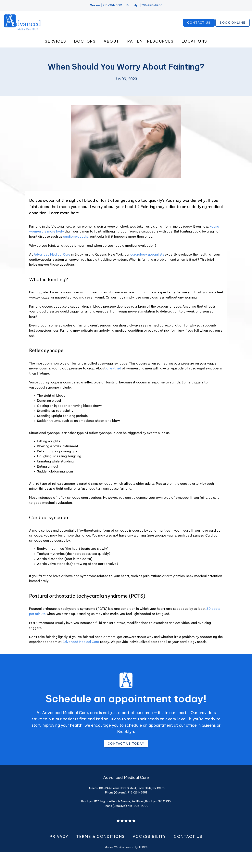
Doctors (85, 41)
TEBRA (143, 847)
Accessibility (149, 836)
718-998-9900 (151, 5)
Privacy (59, 836)
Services (55, 41)
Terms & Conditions (100, 836)
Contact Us (188, 836)
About (111, 41)
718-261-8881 (112, 5)
